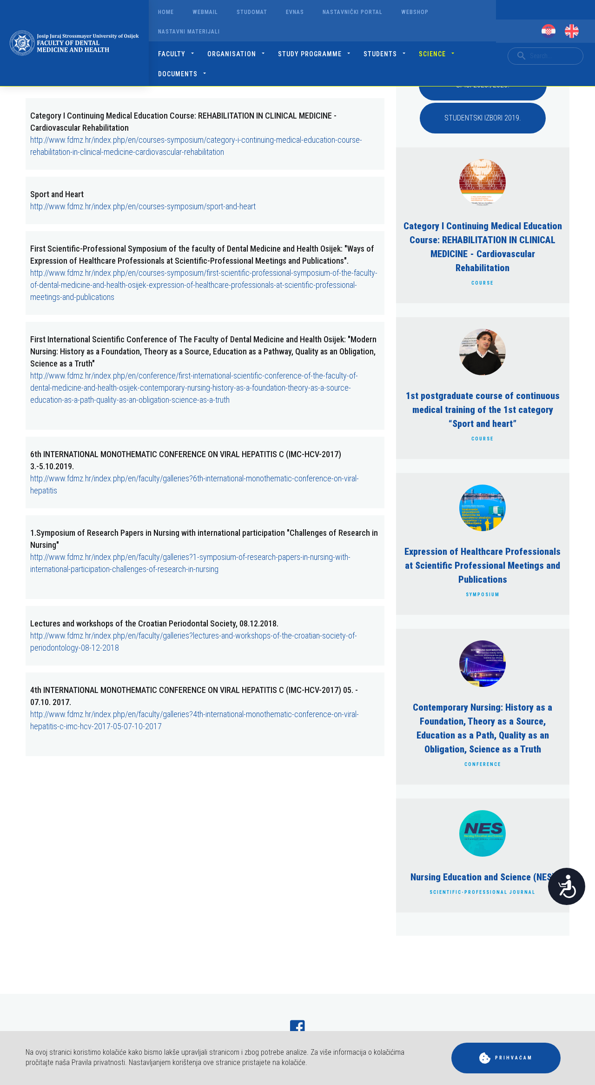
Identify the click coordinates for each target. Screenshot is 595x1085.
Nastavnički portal (353, 12)
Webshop (415, 12)
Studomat (252, 12)
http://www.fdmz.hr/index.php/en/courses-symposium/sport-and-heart (143, 206)
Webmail (205, 12)
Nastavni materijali (189, 31)
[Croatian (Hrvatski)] (548, 31)
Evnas (295, 12)
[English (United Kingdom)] (571, 31)
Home (166, 12)
